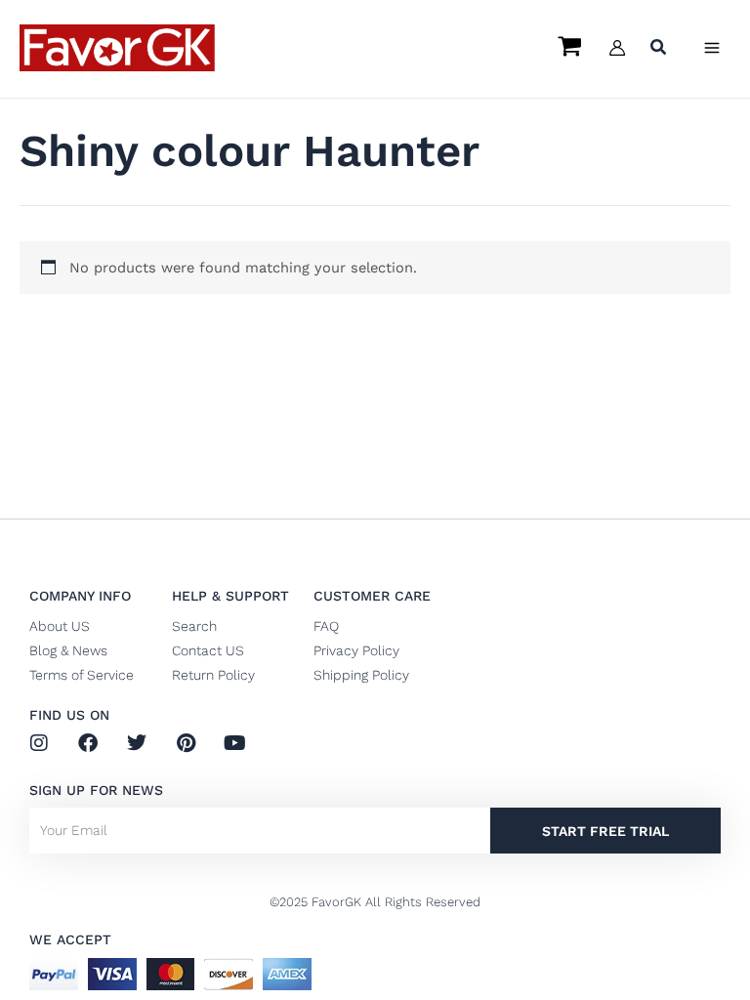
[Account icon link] (617, 48)
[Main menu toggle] (711, 47)
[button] (659, 49)
